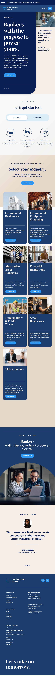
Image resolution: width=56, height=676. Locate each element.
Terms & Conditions (12, 625)
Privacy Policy (10, 628)
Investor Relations (11, 597)
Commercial (10, 592)
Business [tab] (17, 118)
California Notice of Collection (15, 635)
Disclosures (9, 642)
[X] (47, 580)
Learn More (10, 240)
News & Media (10, 609)
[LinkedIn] (43, 580)
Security (8, 637)
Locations (9, 616)
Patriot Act (9, 640)
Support (8, 619)
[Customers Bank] (10, 8)
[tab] (4, 88)
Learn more (10, 396)
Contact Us (27, 183)
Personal (8, 595)
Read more (9, 79)
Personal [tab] (38, 118)
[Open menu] (50, 9)
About (8, 611)
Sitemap (8, 644)
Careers (8, 614)
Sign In (44, 8)
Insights (8, 600)
